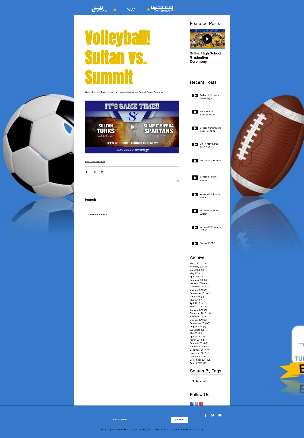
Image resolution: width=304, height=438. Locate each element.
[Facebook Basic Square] (191, 404)
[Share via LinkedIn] (102, 171)
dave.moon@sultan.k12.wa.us (188, 429)
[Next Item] (219, 38)
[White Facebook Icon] (205, 415)
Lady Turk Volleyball (95, 161)
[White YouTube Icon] (220, 415)
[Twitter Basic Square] (196, 404)
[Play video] (132, 127)
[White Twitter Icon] (213, 415)
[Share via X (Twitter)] (94, 171)
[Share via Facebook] (86, 171)
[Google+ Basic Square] (201, 404)
